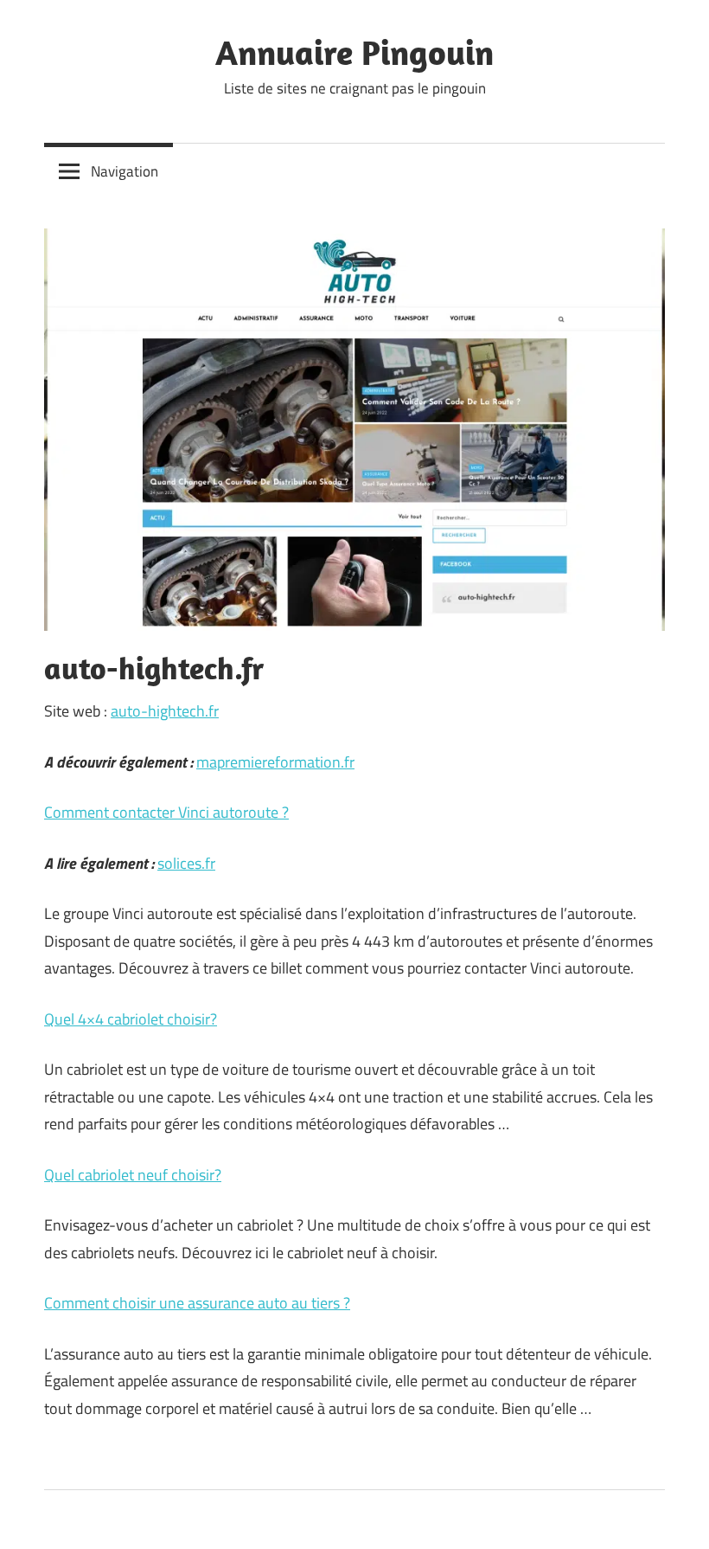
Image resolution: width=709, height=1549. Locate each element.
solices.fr (186, 863)
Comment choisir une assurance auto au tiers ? (197, 1302)
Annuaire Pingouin (354, 52)
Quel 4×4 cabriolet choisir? (130, 1019)
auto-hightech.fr (165, 711)
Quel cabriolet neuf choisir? (132, 1174)
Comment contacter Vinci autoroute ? (166, 812)
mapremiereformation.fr (275, 762)
